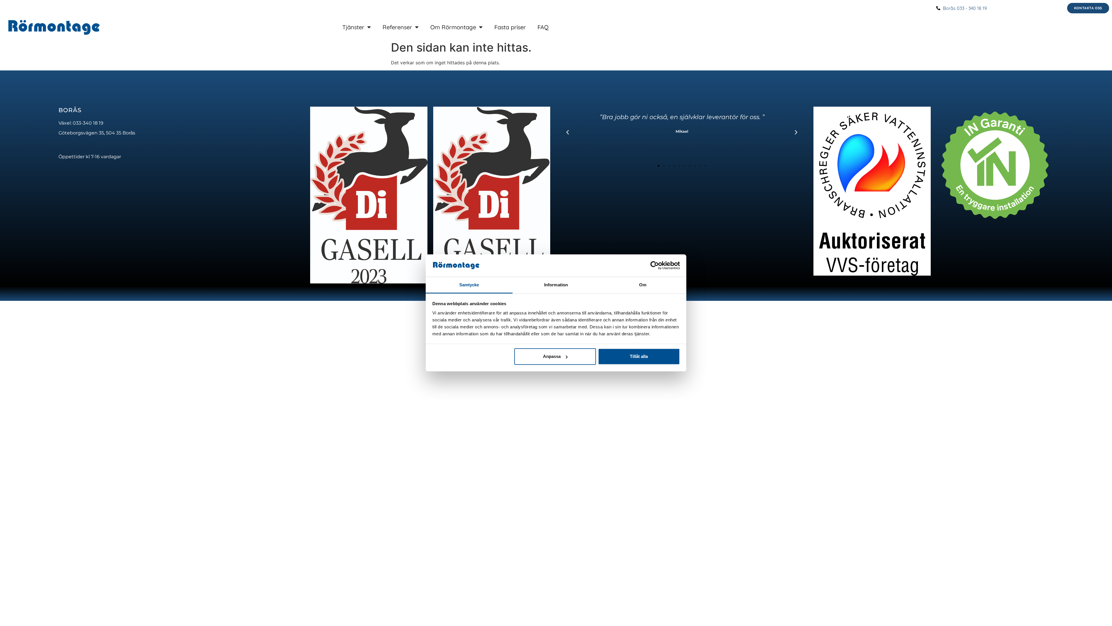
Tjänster (353, 27)
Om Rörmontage (453, 27)
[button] (567, 132)
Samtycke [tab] (469, 284)
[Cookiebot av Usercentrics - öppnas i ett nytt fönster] (654, 265)
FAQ (542, 27)
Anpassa (552, 356)
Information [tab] (556, 284)
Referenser (397, 27)
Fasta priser (510, 27)
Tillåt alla (639, 356)
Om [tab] (642, 284)
